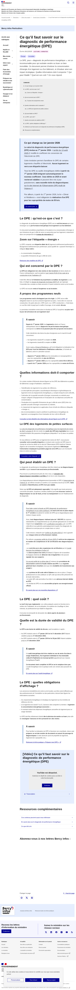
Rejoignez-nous (5, 953)
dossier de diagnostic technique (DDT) (44, 282)
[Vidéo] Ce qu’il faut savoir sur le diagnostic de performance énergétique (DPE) (45, 126)
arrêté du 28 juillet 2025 (53, 533)
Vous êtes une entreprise (26, 947)
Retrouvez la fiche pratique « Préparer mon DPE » (42, 742)
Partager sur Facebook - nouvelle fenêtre (21, 898)
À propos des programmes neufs (35, 100)
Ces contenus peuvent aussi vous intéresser (35, 817)
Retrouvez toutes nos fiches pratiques (44, 910)
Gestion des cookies (64, 983)
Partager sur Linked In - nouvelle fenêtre (32, 898)
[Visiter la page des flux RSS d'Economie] (72, 932)
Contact (41, 944)
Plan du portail (42, 947)
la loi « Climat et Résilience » (40, 347)
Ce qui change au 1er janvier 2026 (33, 86)
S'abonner (6, 931)
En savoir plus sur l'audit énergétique (38, 673)
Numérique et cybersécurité (8, 88)
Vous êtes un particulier (26, 944)
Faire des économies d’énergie (7, 72)
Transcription (30, 794)
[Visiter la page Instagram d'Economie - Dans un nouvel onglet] (61, 932)
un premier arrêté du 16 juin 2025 (45, 539)
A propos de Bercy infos (26, 910)
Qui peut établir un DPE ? (31, 113)
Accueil (5, 45)
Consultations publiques (63, 944)
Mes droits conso (6, 57)
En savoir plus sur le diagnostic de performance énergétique (41, 822)
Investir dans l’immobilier (39, 17)
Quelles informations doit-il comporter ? (35, 105)
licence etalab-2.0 (63, 987)
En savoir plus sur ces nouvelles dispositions (41, 590)
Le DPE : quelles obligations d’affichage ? (35, 123)
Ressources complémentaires (32, 130)
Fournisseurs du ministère (63, 947)
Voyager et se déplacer (8, 95)
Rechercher (68, 2)
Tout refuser (33, 980)
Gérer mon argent (25, 17)
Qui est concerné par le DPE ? (32, 97)
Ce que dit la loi (26, 826)
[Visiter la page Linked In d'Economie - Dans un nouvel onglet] (51, 932)
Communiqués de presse (26, 953)
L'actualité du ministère (26, 950)
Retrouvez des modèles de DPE (30, 260)
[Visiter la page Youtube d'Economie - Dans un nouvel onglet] (67, 932)
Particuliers (16, 17)
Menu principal (73, 2)
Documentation (61, 950)
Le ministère (4, 950)
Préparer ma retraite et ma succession (7, 81)
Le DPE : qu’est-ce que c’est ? (32, 89)
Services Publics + (62, 956)
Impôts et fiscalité (6, 51)
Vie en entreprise (6, 101)
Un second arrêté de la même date (37, 561)
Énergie (23, 56)
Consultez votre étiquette (29, 456)
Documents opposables (45, 950)
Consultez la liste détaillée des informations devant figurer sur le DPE (42, 419)
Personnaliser (15, 980)
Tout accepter (51, 980)
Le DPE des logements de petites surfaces (37, 108)
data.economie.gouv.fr (62, 953)
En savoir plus (30, 206)
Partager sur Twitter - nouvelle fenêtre (27, 898)
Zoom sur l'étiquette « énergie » (35, 92)
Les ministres (4, 947)
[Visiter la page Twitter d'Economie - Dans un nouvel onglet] (46, 932)
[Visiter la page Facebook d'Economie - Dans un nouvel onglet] (56, 932)
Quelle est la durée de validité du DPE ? (35, 120)
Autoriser (47, 785)
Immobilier (31, 56)
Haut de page (70, 893)
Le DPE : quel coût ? (30, 117)
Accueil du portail (5, 17)
